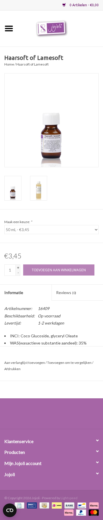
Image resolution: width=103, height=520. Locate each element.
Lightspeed (69, 498)
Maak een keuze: (18, 222)
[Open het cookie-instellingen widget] (10, 509)
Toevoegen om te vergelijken (69, 362)
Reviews (66, 292)
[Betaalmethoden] (19, 505)
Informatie (13, 292)
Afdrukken (12, 369)
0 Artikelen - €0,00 (84, 5)
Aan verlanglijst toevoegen (24, 362)
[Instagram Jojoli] (61, 415)
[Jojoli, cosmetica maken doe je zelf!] (60, 28)
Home (9, 64)
